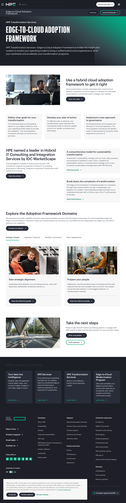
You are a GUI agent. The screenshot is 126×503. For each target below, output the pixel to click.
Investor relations (44, 449)
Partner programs (102, 479)
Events (69, 450)
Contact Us (99, 422)
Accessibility (42, 426)
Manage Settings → (43, 494)
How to (11, 429)
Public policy (42, 457)
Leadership (42, 453)
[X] (11, 458)
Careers (40, 430)
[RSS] (30, 458)
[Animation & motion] (11, 472)
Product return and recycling (77, 426)
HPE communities (102, 447)
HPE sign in (99, 455)
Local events (71, 458)
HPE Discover (71, 454)
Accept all (12, 494)
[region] (63, 276)
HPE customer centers (103, 451)
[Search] (20, 4)
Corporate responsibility (46, 434)
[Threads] (19, 458)
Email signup (100, 434)
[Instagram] (15, 458)
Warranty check (72, 439)
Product (13, 434)
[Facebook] (22, 458)
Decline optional (27, 494)
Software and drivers (74, 434)
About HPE (41, 422)
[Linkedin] (7, 458)
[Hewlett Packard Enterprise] (10, 4)
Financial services (102, 443)
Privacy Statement (64, 490)
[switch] (10, 472)
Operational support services (77, 422)
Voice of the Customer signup (106, 459)
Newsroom (70, 463)
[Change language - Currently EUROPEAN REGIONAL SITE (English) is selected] (119, 4)
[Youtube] (26, 458)
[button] (2, 4)
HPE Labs (41, 439)
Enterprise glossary (102, 439)
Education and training (104, 430)
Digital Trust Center (102, 426)
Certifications (100, 471)
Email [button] (10, 440)
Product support (72, 430)
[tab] (12, 237)
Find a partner (100, 475)
